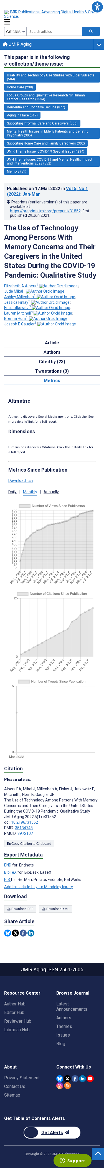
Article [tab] (52, 342)
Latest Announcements (71, 1006)
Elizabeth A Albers (21, 286)
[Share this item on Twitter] (15, 933)
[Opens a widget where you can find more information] (72, 1161)
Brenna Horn (16, 318)
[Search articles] (91, 31)
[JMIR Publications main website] (51, 14)
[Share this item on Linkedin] (30, 933)
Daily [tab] (12, 492)
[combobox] (54, 31)
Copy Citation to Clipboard (31, 844)
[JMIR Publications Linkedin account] (82, 1078)
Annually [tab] (51, 492)
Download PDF (22, 909)
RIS (7, 879)
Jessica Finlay (17, 302)
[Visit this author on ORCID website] (58, 286)
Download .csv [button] (20, 480)
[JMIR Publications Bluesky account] (59, 1078)
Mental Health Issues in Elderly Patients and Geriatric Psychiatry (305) (47, 133)
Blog (60, 1043)
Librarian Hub (17, 1029)
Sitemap (12, 1095)
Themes (64, 1026)
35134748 (24, 828)
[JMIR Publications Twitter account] (67, 1078)
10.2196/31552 (24, 822)
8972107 (25, 833)
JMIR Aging (20, 44)
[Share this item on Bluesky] (7, 933)
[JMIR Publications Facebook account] (75, 1078)
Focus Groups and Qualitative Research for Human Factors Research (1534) (46, 97)
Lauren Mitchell (18, 313)
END (8, 865)
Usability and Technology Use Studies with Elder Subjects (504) (51, 77)
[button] (97, 7)
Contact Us (14, 1086)
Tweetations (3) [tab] (52, 371)
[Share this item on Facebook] (23, 933)
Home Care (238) (20, 87)
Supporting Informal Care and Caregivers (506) (42, 123)
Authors (63, 1017)
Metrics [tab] (52, 380)
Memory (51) (16, 171)
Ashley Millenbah (20, 297)
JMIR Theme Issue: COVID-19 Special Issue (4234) (45, 151)
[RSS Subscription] (67, 1085)
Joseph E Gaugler (20, 324)
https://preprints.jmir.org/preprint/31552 (45, 211)
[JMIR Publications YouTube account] (90, 1078)
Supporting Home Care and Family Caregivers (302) (46, 143)
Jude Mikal (14, 291)
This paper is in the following (37, 60)
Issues (63, 1035)
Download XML (57, 909)
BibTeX (10, 872)
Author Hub (15, 1004)
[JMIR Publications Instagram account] (59, 1085)
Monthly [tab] (30, 492)
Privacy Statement (22, 1077)
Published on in (47, 191)
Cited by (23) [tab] (52, 361)
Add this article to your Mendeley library (38, 887)
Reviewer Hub (17, 1021)
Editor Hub (14, 1012)
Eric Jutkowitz (17, 307)
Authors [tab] (52, 352)
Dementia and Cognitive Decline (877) (36, 107)
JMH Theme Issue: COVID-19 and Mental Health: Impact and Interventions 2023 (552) (49, 161)
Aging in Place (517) (22, 115)
